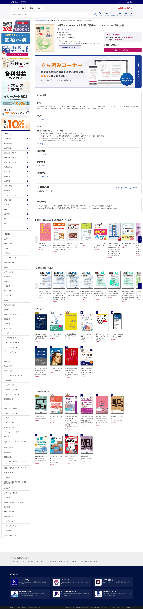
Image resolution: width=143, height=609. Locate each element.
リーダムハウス (9, 385)
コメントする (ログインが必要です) (126, 188)
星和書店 (7, 497)
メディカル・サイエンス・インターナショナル (15, 462)
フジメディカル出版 (10, 347)
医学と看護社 (8, 447)
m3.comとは (129, 607)
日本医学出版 (8, 516)
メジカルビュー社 (10, 258)
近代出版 (7, 507)
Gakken (6, 300)
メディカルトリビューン (12, 526)
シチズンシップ (9, 521)
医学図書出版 (8, 399)
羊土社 (6, 248)
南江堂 (6, 437)
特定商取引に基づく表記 (36, 561)
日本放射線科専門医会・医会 (13, 502)
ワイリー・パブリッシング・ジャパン (15, 442)
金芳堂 (6, 281)
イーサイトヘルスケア (11, 432)
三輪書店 (7, 319)
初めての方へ (63, 561)
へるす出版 (8, 328)
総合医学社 (8, 291)
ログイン (122, 2)
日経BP (6, 309)
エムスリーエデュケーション (13, 375)
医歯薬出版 (8, 276)
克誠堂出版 (8, 295)
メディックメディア (10, 493)
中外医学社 (8, 243)
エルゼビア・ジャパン (11, 389)
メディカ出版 (8, 272)
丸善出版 (7, 324)
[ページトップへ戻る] (137, 605)
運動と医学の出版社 (10, 535)
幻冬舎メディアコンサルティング (15, 468)
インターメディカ (10, 352)
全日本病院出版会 (10, 338)
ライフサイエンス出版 (11, 394)
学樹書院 (7, 452)
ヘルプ (113, 607)
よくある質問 (51, 561)
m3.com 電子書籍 (40, 20)
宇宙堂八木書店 (9, 422)
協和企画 (7, 361)
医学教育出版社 (9, 427)
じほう (6, 356)
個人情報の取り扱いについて (81, 607)
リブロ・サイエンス (10, 413)
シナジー (7, 418)
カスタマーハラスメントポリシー (100, 607)
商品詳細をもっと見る (68, 47)
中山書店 (7, 286)
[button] (140, 239)
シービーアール (9, 333)
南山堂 (6, 267)
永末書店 (7, 477)
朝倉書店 (7, 488)
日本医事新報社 (9, 262)
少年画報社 (8, 380)
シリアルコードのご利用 (89, 561)
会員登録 (129, 2)
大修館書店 (8, 530)
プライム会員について (17, 561)
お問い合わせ (121, 607)
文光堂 (6, 239)
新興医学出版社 (9, 305)
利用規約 (68, 607)
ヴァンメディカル (10, 371)
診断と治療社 (8, 366)
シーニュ (7, 404)
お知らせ (74, 561)
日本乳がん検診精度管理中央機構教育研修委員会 (15, 482)
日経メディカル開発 (10, 408)
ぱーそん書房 (8, 472)
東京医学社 (8, 457)
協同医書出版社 (9, 512)
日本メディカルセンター (12, 314)
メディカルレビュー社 (11, 342)
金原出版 (7, 253)
